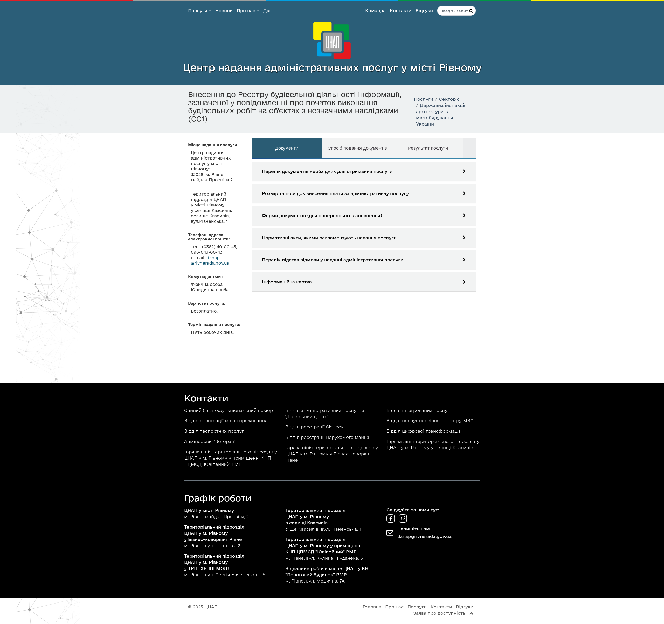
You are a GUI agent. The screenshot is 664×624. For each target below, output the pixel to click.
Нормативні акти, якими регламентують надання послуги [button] (329, 237)
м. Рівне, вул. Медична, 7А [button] (328, 574)
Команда (375, 10)
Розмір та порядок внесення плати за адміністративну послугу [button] (335, 193)
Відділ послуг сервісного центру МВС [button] (430, 420)
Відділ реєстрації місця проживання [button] (226, 420)
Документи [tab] (286, 148)
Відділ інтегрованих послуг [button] (418, 410)
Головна (372, 606)
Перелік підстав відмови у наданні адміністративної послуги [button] (332, 259)
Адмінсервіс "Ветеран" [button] (210, 441)
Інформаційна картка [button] (287, 281)
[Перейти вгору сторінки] (471, 613)
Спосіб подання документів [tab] (357, 148)
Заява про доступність (439, 613)
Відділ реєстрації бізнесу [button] (315, 426)
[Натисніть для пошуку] (471, 10)
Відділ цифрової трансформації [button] (423, 430)
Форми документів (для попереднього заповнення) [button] (322, 215)
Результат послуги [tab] (428, 148)
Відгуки (424, 10)
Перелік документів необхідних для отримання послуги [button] (327, 171)
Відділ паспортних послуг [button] (214, 430)
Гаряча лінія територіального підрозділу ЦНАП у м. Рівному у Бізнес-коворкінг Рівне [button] (331, 453)
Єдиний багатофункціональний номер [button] (229, 410)
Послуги (198, 10)
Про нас (247, 10)
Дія (267, 10)
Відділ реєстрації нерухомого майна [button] (328, 437)
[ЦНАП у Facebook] (391, 520)
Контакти (400, 10)
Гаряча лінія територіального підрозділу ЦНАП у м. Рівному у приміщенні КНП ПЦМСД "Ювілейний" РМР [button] (230, 458)
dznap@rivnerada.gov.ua (424, 536)
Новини (224, 10)
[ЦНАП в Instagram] (403, 520)
